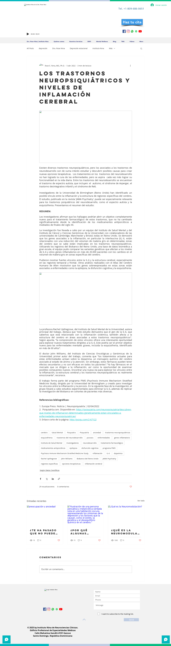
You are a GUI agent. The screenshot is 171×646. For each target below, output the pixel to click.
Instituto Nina (98, 48)
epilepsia (73, 448)
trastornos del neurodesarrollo (69, 437)
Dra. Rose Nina (58, 48)
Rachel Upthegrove (49, 458)
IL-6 (108, 453)
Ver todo (140, 500)
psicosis (90, 437)
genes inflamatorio (122, 437)
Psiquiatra (71, 432)
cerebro (44, 432)
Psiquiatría (84, 432)
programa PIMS (109, 448)
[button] (141, 48)
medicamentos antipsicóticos (53, 448)
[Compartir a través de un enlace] (59, 479)
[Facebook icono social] (124, 31)
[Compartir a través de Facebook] (40, 479)
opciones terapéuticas (71, 464)
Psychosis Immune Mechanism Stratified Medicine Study (64, 453)
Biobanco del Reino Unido (87, 458)
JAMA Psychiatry (109, 458)
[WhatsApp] (132, 31)
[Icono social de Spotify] (136, 31)
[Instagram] (128, 31)
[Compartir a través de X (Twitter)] (46, 479)
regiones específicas (49, 464)
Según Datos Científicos (49, 470)
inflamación (97, 453)
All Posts (30, 48)
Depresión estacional (79, 48)
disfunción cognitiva (89, 448)
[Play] (28, 34)
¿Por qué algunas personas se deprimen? (82, 532)
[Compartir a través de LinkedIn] (53, 479)
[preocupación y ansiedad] (45, 515)
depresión (43, 48)
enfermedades (104, 437)
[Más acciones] (130, 65)
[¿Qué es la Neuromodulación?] (126, 515)
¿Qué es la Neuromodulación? (126, 532)
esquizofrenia (46, 437)
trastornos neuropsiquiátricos (117, 432)
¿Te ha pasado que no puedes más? (44, 532)
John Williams (66, 458)
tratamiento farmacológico (112, 443)
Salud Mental (57, 432)
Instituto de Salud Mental (51, 443)
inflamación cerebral (93, 464)
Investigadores (72, 443)
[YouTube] (140, 31)
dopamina (118, 453)
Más (111, 48)
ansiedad (97, 432)
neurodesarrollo (90, 443)
